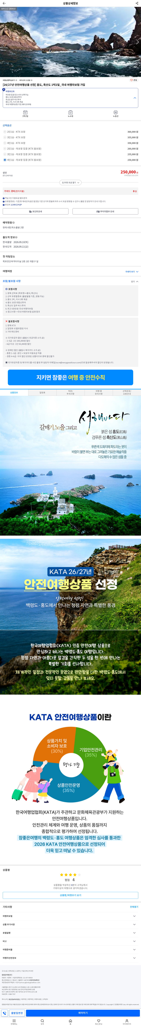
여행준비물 (7, 949)
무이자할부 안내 (107, 211)
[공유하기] (136, 3)
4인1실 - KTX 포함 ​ (16, 143)
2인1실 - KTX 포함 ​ (16, 131)
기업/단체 (24, 971)
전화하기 (4, 1013)
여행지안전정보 (9, 958)
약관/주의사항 (70, 392)
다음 (137, 42)
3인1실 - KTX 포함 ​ (16, 137)
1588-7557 (11, 994)
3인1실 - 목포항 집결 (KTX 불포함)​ (24, 154)
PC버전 (31, 971)
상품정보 (14, 392)
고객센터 (45, 999)
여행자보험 (7, 916)
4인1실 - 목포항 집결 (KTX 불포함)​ (24, 159)
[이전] (4, 3)
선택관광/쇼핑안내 (127, 392)
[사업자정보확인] (34, 980)
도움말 (13, 222)
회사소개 (4, 999)
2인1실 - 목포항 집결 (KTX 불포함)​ (24, 148)
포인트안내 (37, 211)
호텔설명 (6, 933)
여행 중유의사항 (99, 392)
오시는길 (4, 971)
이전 (3, 42)
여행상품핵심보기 (9, 80)
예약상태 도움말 (24, 80)
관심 (135, 80)
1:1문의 (17, 971)
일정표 (42, 392)
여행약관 (30, 999)
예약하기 (83, 1013)
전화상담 (11, 971)
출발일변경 (17, 1013)
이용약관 (23, 999)
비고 (5, 941)
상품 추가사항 (9, 924)
